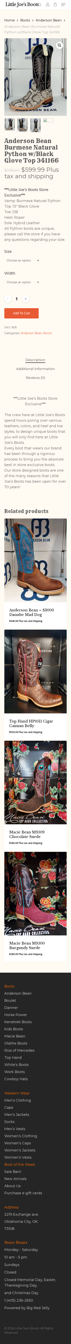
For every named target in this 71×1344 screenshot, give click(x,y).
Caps (8, 1107)
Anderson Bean (49, 20)
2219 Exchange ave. (21, 1214)
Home (9, 20)
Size (8, 251)
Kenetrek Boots (18, 1022)
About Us (12, 1186)
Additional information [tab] (35, 369)
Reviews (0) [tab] (35, 378)
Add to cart (21, 313)
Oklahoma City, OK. (21, 1221)
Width (9, 273)
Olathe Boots (15, 1043)
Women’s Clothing (20, 1136)
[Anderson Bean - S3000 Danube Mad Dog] (35, 560)
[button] (63, 5)
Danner (11, 1008)
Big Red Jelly (38, 1308)
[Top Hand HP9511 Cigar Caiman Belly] (35, 671)
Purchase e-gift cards (23, 1193)
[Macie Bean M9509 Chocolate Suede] (35, 782)
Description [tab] (35, 360)
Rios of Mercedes (19, 1050)
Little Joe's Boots (22, 4)
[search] (39, 4)
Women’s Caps (17, 1143)
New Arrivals (15, 1179)
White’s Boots (16, 1065)
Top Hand (13, 1057)
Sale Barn (12, 1172)
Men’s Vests (14, 1129)
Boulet (10, 1000)
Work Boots (14, 1072)
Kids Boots (13, 1029)
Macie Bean (14, 1036)
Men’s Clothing (17, 1100)
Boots (25, 20)
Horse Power (15, 1015)
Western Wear (17, 1093)
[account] (47, 4)
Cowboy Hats (16, 1079)
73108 (9, 1229)
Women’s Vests (18, 1157)
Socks (9, 1122)
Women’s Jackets (20, 1150)
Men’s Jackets (16, 1114)
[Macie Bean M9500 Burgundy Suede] (35, 893)
